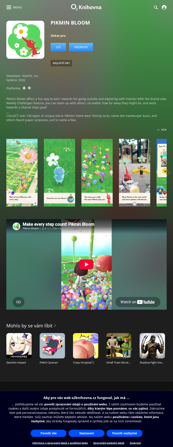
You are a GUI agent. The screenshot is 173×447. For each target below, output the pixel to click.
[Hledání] (155, 7)
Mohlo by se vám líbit (29, 325)
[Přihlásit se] (163, 7)
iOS (58, 47)
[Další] (167, 172)
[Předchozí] (5, 172)
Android (81, 47)
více (164, 129)
